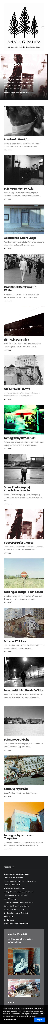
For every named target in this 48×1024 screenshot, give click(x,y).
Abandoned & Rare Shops (20, 238)
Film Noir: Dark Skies (16, 339)
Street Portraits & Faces (18, 543)
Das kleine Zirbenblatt (12, 885)
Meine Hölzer (9, 916)
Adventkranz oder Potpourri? (14, 888)
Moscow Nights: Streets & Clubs (23, 690)
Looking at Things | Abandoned (23, 592)
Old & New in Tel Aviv (17, 389)
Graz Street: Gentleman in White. (20, 288)
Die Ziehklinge (9, 920)
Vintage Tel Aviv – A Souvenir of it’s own (19, 892)
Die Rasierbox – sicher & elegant (16, 913)
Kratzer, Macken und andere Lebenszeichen (20, 881)
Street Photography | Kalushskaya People (17, 488)
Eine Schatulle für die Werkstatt (15, 895)
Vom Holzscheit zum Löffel (14, 909)
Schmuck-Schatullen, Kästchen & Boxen (18, 902)
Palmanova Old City (16, 739)
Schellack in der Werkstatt (13, 878)
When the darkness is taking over (16, 923)
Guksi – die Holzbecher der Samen (16, 906)
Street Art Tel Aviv (15, 641)
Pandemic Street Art (16, 139)
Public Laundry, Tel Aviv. (19, 188)
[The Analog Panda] (24, 27)
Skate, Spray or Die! (16, 789)
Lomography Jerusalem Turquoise (19, 836)
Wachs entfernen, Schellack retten (16, 874)
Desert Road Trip (10, 899)
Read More (7, 150)
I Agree (39, 1020)
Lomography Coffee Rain (19, 438)
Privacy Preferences (9, 1020)
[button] (43, 27)
